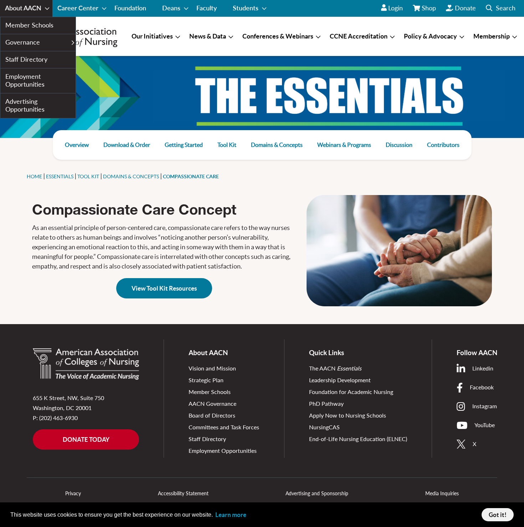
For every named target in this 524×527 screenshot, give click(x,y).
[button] (500, 8)
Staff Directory (207, 438)
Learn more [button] (230, 514)
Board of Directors (212, 415)
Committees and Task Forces (224, 427)
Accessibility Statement (183, 493)
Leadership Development (340, 380)
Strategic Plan (206, 380)
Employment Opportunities (223, 450)
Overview (77, 145)
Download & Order (126, 145)
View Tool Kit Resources (164, 288)
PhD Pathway (326, 403)
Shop (429, 10)
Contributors (443, 145)
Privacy (73, 493)
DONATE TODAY (86, 439)
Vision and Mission (212, 368)
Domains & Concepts (277, 145)
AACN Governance (212, 403)
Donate (465, 8)
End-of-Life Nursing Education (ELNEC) (358, 438)
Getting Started (184, 145)
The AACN (335, 368)
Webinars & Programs (344, 145)
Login (395, 8)
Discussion (399, 145)
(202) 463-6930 (58, 417)
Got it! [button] (498, 514)
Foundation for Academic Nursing (351, 391)
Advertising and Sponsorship (317, 493)
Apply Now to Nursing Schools (347, 415)
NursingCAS (324, 427)
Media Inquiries (442, 493)
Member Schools (210, 391)
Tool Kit (226, 145)
